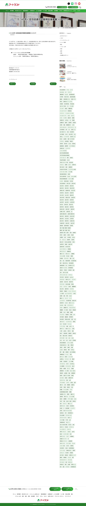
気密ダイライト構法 (67, 375)
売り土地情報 (62, 415)
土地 (70, 420)
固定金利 (61, 291)
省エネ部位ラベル (63, 132)
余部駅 (61, 361)
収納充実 (61, 281)
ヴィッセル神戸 (66, 389)
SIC (68, 438)
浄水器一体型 (66, 96)
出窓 (65, 413)
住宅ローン (69, 417)
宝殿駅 (61, 312)
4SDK (61, 340)
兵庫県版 (65, 399)
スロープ (72, 115)
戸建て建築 (62, 317)
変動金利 (65, 291)
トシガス (61, 181)
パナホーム (70, 274)
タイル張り (71, 106)
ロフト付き (62, 377)
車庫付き (61, 270)
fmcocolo (66, 94)
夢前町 (74, 450)
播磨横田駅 (74, 286)
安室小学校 (67, 192)
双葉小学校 (67, 199)
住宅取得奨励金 (71, 448)
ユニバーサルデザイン (68, 293)
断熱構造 (69, 249)
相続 (72, 319)
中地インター (68, 253)
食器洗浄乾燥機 (72, 96)
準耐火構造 (72, 104)
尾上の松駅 (70, 134)
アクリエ (73, 443)
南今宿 (61, 235)
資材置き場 (62, 120)
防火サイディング (63, 251)
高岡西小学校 (71, 377)
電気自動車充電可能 (63, 174)
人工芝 (73, 125)
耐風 (64, 296)
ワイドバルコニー (70, 305)
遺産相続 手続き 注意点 (64, 232)
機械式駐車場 (68, 260)
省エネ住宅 (62, 455)
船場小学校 (62, 221)
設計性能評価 (71, 263)
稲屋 (72, 331)
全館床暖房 (73, 373)
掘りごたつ (70, 462)
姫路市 (61, 457)
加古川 (73, 366)
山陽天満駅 (67, 141)
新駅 (68, 157)
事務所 (68, 394)
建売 (60, 263)
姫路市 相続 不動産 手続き (65, 230)
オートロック (62, 462)
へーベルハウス (66, 136)
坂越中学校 (71, 207)
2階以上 (61, 136)
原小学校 (61, 204)
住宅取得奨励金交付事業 (64, 392)
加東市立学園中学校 (71, 214)
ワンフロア (62, 108)
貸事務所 (67, 352)
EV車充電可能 (62, 129)
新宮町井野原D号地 (38, 54)
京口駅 (67, 406)
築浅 (67, 380)
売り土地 (67, 256)
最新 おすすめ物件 (71, 139)
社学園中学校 (62, 223)
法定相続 (71, 225)
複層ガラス (72, 394)
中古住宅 (66, 427)
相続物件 (61, 396)
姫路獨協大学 (68, 125)
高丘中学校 (62, 202)
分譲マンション (62, 436)
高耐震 (61, 296)
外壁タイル (62, 427)
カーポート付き (66, 434)
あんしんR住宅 (73, 176)
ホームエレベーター (63, 115)
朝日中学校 (62, 188)
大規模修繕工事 (73, 466)
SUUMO (70, 143)
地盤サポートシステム (63, 267)
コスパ (67, 436)
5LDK (67, 340)
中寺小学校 (62, 277)
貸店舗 (61, 389)
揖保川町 (69, 118)
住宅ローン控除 (68, 401)
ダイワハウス (62, 284)
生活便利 (65, 139)
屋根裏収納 (62, 370)
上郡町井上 (62, 359)
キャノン (66, 298)
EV (75, 127)
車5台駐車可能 (68, 300)
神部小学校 (67, 188)
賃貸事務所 (71, 317)
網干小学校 (68, 183)
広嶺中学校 (67, 185)
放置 (70, 232)
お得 (65, 384)
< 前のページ (12, 84)
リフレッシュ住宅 (70, 342)
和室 (69, 373)
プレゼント (62, 164)
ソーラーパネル (62, 326)
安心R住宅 (64, 324)
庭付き (61, 333)
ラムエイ (67, 382)
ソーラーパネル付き (63, 150)
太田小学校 (67, 202)
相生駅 (66, 377)
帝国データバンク (63, 431)
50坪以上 (72, 349)
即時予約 (73, 143)
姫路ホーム (62, 298)
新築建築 (65, 457)
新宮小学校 (71, 204)
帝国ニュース (70, 403)
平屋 (70, 354)
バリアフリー (62, 113)
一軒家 (61, 331)
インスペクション (69, 321)
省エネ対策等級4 (72, 352)
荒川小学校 (62, 195)
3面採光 (68, 235)
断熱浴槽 (70, 270)
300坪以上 (66, 120)
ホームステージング (63, 111)
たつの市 (65, 118)
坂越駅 (72, 256)
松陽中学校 (62, 303)
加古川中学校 (62, 197)
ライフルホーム (62, 363)
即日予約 (65, 143)
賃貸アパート (62, 328)
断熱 (73, 424)
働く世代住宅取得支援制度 (64, 153)
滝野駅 (68, 312)
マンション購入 (71, 396)
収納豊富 (71, 452)
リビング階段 (62, 420)
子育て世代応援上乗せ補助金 (64, 155)
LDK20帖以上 (72, 363)
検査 (68, 345)
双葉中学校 (71, 199)
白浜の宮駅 (62, 319)
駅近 (70, 434)
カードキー (74, 279)
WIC (69, 129)
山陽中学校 (62, 244)
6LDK (74, 134)
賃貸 (64, 401)
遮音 (60, 260)
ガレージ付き (68, 443)
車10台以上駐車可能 (68, 242)
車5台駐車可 (72, 132)
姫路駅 (61, 99)
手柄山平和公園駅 (63, 160)
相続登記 (71, 445)
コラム (71, 389)
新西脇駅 (68, 384)
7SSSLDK (66, 303)
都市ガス (69, 331)
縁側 (73, 270)
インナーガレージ (63, 157)
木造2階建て (65, 361)
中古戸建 (71, 181)
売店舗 (72, 368)
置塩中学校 (71, 281)
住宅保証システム (71, 265)
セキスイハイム (62, 380)
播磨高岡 (66, 317)
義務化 (74, 321)
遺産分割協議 (66, 225)
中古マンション (62, 443)
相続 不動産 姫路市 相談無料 (65, 228)
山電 (65, 237)
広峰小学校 (62, 185)
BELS (66, 265)
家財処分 (74, 401)
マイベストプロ (68, 366)
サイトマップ (68, 496)
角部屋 (65, 368)
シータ (70, 298)
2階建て (68, 347)
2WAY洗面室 (62, 134)
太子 (74, 314)
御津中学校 (67, 216)
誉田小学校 (70, 244)
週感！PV (61, 384)
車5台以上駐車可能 (63, 176)
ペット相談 (67, 370)
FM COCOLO (62, 92)
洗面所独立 (62, 413)
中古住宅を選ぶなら (63, 345)
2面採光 (65, 235)
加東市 (61, 375)
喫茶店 (72, 284)
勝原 (69, 349)
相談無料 (74, 232)
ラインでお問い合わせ (73, 7)
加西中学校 (67, 289)
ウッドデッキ (68, 148)
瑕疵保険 (61, 373)
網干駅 (66, 356)
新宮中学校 (62, 207)
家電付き (68, 387)
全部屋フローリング (72, 455)
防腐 (67, 296)
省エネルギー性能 (63, 106)
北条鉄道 (74, 122)
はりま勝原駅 (62, 366)
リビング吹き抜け (72, 146)
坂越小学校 (67, 207)
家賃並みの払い (68, 450)
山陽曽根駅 (70, 441)
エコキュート (62, 452)
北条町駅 (70, 122)
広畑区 (69, 174)
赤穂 (72, 457)
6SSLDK (70, 340)
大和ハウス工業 (65, 272)
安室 (68, 132)
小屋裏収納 (70, 167)
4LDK (61, 324)
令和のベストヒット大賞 (64, 162)
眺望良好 (70, 333)
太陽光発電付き (70, 413)
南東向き (65, 349)
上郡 (70, 380)
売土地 (70, 310)
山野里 (69, 464)
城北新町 (68, 239)
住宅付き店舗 (68, 284)
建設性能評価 (62, 265)
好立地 (61, 139)
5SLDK (69, 115)
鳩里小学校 (71, 195)
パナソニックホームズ (63, 274)
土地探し (65, 331)
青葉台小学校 (68, 197)
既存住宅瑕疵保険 (63, 342)
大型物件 (72, 239)
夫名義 (66, 448)
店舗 (67, 326)
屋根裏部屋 (62, 146)
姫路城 (71, 312)
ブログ (61, 38)
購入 (61, 44)
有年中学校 (66, 204)
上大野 (70, 326)
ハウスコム (62, 141)
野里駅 (70, 392)
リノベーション (62, 450)
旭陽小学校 (71, 185)
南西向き (72, 345)
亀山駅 (72, 235)
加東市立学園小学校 (63, 214)
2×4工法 (61, 349)
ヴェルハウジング (72, 307)
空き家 (73, 431)
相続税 (72, 375)
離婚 (63, 352)
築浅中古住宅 (66, 181)
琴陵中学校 (67, 221)
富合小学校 (62, 289)
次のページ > (53, 84)
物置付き (71, 141)
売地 (60, 466)
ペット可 (69, 457)
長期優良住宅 (62, 354)
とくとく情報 (63, 42)
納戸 (66, 129)
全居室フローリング (63, 438)
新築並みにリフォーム (63, 441)
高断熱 (65, 347)
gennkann (71, 277)
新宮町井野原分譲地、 (23, 54)
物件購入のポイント (64, 55)
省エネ (67, 363)
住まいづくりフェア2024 (68, 410)
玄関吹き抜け (62, 148)
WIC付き (67, 445)
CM (65, 92)
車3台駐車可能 (73, 260)
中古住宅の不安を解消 (63, 169)
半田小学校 (72, 223)
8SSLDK (70, 296)
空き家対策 (71, 162)
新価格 (73, 120)
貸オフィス (62, 356)
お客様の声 (74, 164)
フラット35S (70, 459)
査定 (61, 51)
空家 (75, 382)
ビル (68, 106)
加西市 (66, 122)
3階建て (61, 347)
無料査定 (66, 455)
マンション (69, 324)
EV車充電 (61, 96)
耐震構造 (72, 253)
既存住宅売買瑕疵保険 (63, 178)
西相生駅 (74, 310)
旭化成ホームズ (72, 136)
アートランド (62, 314)
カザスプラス (62, 279)
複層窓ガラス (66, 307)
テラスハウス (66, 258)
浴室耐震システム (63, 394)
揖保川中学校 (72, 188)
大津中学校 (71, 218)
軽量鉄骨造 (70, 108)
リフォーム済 (63, 46)
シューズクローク (63, 429)
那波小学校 (62, 199)
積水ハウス (66, 396)
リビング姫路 (71, 361)
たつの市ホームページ (18, 49)
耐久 (63, 260)
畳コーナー (68, 422)
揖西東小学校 (62, 190)
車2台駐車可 (72, 406)
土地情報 (65, 373)
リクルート (69, 92)
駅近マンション (71, 303)
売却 (61, 49)
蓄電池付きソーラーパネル (68, 101)
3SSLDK (68, 160)
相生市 (61, 399)
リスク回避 (62, 293)
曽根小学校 (74, 300)
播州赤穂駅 (67, 408)
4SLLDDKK (61, 305)
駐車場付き (62, 464)
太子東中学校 (72, 202)
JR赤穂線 (61, 258)
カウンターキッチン (63, 417)
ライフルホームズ (68, 415)
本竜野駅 (61, 104)
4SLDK (72, 338)
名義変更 (67, 314)
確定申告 (74, 333)
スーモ (71, 89)
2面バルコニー (62, 321)
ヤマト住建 (70, 171)
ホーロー (67, 354)
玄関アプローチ (62, 406)
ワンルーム (64, 239)
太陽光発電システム (67, 99)
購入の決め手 (62, 167)
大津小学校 (67, 218)
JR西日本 (71, 157)
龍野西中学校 (68, 190)
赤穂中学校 (72, 209)
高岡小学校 (67, 223)
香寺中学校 (67, 277)
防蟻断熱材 (69, 251)
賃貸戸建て (70, 335)
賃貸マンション (68, 328)
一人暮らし (69, 431)
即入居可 (67, 452)
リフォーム (69, 429)
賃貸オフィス (73, 464)
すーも (68, 89)
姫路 (72, 347)
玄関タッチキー (68, 279)
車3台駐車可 (62, 448)
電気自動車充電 (71, 94)
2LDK (69, 338)
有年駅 (61, 125)
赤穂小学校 (67, 209)
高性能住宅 (69, 111)
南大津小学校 (68, 246)
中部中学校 (62, 192)
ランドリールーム (71, 127)
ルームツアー (73, 408)
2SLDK (75, 399)
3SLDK (64, 312)
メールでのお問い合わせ (62, 7)
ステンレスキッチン (63, 127)
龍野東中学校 (62, 246)
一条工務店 (69, 237)
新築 (61, 53)
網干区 (61, 101)
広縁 (60, 272)
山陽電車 (61, 237)
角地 (60, 335)
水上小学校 (67, 195)
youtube (68, 176)
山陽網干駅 (62, 122)
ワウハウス (71, 289)
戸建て (61, 401)
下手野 (67, 420)
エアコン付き (62, 338)
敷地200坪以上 (65, 263)
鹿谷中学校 (62, 218)
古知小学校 (66, 281)
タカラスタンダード (63, 459)
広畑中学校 (68, 211)
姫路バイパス (62, 253)
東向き (74, 242)
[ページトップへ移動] (76, 489)
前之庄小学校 (72, 216)
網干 (60, 352)
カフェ (61, 286)
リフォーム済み (62, 445)
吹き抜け (70, 424)
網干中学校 (73, 183)
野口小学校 (73, 190)
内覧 (60, 403)
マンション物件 (62, 256)
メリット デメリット (72, 291)
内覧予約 (61, 143)
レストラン (65, 286)
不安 (75, 319)
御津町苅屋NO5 (34, 56)
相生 (72, 387)
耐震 (70, 258)
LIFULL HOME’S (72, 370)
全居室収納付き (62, 422)
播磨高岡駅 (62, 94)
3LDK (64, 340)
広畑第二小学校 (62, 211)
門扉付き (65, 270)
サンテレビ (67, 359)
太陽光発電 (65, 333)
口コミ (70, 164)
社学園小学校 (72, 221)
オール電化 (66, 310)
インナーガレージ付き (63, 171)
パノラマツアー (62, 300)
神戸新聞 (74, 340)
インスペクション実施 (72, 169)
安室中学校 (71, 192)
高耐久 (74, 293)
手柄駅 (71, 314)
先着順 (66, 164)
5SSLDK (66, 134)
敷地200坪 (61, 242)
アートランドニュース (13, 79)
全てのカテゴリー (64, 36)
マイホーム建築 (71, 178)
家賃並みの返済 (67, 319)
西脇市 (73, 359)
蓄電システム (73, 99)
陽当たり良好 (65, 335)
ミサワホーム (71, 427)
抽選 (66, 167)
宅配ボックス (73, 129)
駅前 (65, 305)
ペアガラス (67, 466)
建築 (63, 466)
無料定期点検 (71, 267)
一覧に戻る (33, 84)
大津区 (73, 328)
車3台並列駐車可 (62, 183)
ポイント (68, 368)
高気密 (61, 408)
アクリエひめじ (62, 382)
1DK (70, 120)
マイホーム (64, 403)
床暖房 (66, 244)
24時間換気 (72, 436)
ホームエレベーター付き (69, 113)
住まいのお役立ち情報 (63, 424)
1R (60, 239)
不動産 (65, 387)
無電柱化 (72, 384)
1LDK (66, 338)
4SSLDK (61, 307)
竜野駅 (73, 118)
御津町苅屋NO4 (26, 56)
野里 (64, 125)
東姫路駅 (61, 310)
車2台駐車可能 (66, 104)
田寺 (66, 462)
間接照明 (66, 146)
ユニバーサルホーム (63, 249)
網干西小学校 (62, 209)
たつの (61, 118)
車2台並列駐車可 (62, 89)
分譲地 (61, 387)
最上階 (61, 368)
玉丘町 (70, 286)
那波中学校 (73, 197)
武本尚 (61, 410)
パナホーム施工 (70, 399)
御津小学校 (62, 216)
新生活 (72, 382)
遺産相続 (61, 225)
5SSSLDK (73, 237)
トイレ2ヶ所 (70, 356)
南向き (61, 434)
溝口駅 (66, 108)
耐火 (73, 258)
